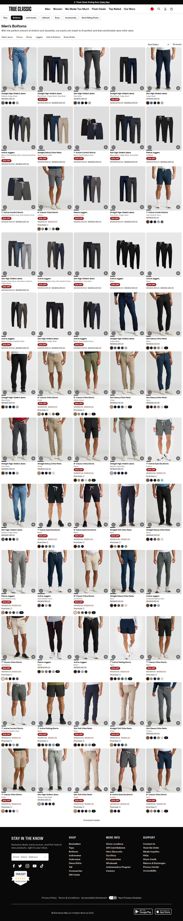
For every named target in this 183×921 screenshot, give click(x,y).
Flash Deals (99, 9)
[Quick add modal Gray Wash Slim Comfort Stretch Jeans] (106, 88)
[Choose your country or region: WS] (152, 9)
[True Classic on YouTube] (34, 866)
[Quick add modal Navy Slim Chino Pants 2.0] (178, 392)
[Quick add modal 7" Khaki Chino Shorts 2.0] (33, 789)
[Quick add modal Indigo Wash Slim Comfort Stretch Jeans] (178, 88)
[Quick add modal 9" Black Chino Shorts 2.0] (106, 458)
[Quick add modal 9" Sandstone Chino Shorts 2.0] (106, 591)
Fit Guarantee (113, 859)
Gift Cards (74, 874)
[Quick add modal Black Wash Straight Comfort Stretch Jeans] (33, 392)
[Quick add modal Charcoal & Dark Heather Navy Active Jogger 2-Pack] (69, 273)
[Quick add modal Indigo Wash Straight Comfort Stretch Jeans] (142, 333)
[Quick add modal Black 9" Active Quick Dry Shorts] (106, 525)
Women (57, 9)
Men (47, 9)
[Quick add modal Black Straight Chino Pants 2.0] (178, 525)
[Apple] (163, 911)
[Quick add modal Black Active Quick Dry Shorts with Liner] (69, 525)
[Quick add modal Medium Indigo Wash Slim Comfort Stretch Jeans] (33, 525)
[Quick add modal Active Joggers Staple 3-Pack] (33, 147)
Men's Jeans (7, 37)
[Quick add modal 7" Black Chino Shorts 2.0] (178, 657)
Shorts (29, 37)
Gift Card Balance (115, 847)
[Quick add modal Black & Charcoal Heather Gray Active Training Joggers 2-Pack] (33, 333)
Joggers (39, 37)
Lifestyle (46, 17)
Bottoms (73, 851)
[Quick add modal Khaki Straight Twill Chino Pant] (142, 723)
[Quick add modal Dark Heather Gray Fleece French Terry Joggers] (33, 591)
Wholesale (111, 863)
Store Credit (149, 859)
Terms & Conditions (69, 897)
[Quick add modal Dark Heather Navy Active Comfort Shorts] (178, 207)
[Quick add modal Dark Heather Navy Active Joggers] (69, 591)
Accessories (70, 17)
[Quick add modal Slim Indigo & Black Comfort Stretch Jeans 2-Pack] (69, 333)
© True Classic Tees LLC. (61, 913)
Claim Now (105, 2)
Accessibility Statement (94, 897)
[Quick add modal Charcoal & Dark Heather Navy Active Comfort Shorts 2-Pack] (33, 207)
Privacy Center (151, 867)
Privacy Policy (49, 897)
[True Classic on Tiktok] (42, 866)
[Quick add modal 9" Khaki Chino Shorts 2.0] (69, 392)
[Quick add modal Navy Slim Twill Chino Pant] (106, 723)
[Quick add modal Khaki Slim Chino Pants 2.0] (142, 392)
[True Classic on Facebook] (14, 866)
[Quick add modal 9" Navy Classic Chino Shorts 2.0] (178, 789)
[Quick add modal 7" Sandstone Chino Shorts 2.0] (33, 657)
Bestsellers (75, 843)
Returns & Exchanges (154, 863)
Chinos (19, 37)
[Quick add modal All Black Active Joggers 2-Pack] (178, 273)
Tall (70, 867)
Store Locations (114, 843)
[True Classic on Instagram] (27, 866)
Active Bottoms (53, 37)
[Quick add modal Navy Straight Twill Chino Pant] (142, 525)
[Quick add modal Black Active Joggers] (106, 657)
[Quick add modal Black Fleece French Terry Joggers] (69, 657)
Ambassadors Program (118, 867)
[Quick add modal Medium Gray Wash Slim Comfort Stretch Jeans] (69, 789)
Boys (57, 17)
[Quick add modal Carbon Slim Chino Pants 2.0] (178, 723)
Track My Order (151, 847)
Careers (110, 870)
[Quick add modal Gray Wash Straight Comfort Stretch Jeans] (33, 458)
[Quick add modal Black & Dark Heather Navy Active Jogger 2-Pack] (106, 333)
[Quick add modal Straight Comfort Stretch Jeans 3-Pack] (69, 88)
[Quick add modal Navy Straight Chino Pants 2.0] (142, 591)
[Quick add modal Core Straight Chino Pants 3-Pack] (69, 147)
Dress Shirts (75, 863)
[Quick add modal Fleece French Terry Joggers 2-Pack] (106, 207)
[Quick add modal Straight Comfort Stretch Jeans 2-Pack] (142, 88)
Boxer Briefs (69, 37)
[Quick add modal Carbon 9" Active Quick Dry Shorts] (142, 789)
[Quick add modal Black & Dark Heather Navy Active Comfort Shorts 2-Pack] (106, 147)
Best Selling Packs (90, 17)
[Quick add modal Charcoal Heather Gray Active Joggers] (178, 591)
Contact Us (149, 843)
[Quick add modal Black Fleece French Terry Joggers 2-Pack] (178, 147)
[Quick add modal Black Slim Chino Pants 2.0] (178, 333)
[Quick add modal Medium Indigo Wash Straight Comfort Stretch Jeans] (33, 88)
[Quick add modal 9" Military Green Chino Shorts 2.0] (106, 392)
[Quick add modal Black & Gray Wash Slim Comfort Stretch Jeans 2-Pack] (106, 273)
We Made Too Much (77, 9)
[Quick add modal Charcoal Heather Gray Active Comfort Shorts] (33, 723)
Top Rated (115, 9)
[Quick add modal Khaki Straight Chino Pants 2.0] (69, 458)
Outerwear (74, 859)
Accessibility (149, 870)
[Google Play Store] (143, 911)
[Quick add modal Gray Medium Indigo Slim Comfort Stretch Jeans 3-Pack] (33, 273)
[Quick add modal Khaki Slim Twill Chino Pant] (106, 789)
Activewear (31, 17)
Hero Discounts (114, 851)
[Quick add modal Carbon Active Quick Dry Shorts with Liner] (178, 458)
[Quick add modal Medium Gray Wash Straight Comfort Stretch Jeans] (142, 458)
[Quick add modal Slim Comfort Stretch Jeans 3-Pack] (142, 147)
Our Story (129, 9)
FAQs (146, 855)
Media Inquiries (151, 851)
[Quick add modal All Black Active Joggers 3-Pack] (142, 273)
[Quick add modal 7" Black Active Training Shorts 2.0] (69, 723)
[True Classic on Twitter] (20, 866)
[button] (171, 9)
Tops (5, 17)
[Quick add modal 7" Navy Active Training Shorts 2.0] (142, 657)
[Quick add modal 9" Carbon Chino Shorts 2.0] (69, 207)
